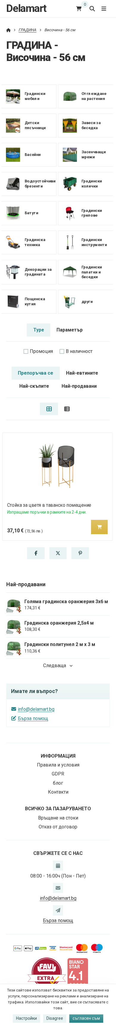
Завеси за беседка (91, 125)
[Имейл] (58, 888)
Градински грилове (91, 213)
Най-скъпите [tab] (34, 386)
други (87, 301)
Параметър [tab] (70, 330)
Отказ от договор (58, 827)
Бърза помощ (33, 718)
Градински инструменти (93, 242)
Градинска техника (35, 242)
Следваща (54, 665)
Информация (58, 756)
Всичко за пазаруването (58, 808)
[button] (99, 527)
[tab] (49, 409)
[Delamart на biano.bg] (77, 972)
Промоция (41, 351)
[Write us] (58, 910)
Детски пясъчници (35, 125)
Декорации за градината (38, 272)
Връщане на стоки (58, 818)
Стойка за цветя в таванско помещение (49, 505)
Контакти (58, 792)
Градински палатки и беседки (91, 272)
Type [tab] (38, 330)
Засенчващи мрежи (93, 154)
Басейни (33, 154)
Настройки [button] (26, 1018)
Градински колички (91, 184)
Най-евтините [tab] (82, 373)
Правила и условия (58, 765)
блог (58, 783)
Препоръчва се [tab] (35, 373)
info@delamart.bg (36, 709)
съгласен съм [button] (86, 1018)
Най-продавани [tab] (79, 386)
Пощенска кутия (35, 301)
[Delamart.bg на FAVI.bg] (47, 972)
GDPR (58, 774)
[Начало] (8, 30)
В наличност (79, 351)
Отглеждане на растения (93, 96)
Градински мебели (35, 96)
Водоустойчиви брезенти (40, 184)
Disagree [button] (54, 1018)
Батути (31, 213)
